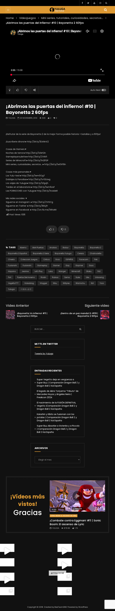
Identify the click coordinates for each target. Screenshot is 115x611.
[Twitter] (88, 3)
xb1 (92, 283)
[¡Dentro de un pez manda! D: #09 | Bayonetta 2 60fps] (104, 314)
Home (10, 18)
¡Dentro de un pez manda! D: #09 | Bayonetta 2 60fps (79, 315)
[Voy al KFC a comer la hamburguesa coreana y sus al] (7, 580)
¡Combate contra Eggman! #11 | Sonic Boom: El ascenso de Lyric (75, 522)
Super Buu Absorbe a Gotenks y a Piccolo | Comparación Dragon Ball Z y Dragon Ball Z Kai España (58, 429)
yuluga (11, 289)
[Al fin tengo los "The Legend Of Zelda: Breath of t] (7, 594)
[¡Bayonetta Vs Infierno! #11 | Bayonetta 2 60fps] (10, 314)
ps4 (9, 277)
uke (87, 277)
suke (78, 277)
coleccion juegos (29, 259)
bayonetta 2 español (17, 253)
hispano (12, 271)
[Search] (106, 3)
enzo (58, 259)
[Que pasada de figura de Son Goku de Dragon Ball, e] (65, 594)
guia (91, 265)
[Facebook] (82, 3)
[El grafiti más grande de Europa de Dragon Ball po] (65, 551)
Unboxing (99, 277)
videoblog (29, 283)
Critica (46, 259)
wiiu (55, 283)
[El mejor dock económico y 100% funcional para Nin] (7, 551)
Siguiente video (97, 305)
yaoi (102, 283)
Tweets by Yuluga (44, 353)
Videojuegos (27, 18)
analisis (53, 247)
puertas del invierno (26, 277)
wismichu (80, 283)
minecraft (76, 271)
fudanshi (12, 265)
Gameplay (42, 265)
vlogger (43, 283)
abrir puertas (38, 247)
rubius (55, 277)
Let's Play (39, 271)
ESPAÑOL (69, 259)
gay (67, 265)
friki (95, 259)
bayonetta (79, 247)
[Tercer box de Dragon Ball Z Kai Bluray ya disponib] (65, 580)
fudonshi (27, 265)
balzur (65, 247)
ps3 (98, 271)
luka (51, 271)
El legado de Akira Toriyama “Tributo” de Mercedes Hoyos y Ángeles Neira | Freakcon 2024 (57, 394)
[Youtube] (94, 3)
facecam (83, 259)
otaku (88, 271)
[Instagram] (100, 3)
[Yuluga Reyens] (57, 10)
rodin (43, 277)
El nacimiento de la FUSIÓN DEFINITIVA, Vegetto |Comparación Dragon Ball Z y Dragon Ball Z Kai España (57, 405)
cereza (80, 253)
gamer (56, 265)
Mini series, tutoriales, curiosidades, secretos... (72, 18)
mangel (62, 271)
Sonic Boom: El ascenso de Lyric (63, 516)
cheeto (11, 259)
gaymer (79, 265)
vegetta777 (13, 283)
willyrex (66, 283)
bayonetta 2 (95, 247)
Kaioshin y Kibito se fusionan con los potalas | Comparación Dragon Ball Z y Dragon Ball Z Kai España (57, 417)
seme (67, 277)
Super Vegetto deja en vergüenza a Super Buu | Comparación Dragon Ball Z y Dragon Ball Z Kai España (58, 382)
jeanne (25, 271)
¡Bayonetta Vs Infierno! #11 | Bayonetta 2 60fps (32, 315)
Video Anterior (17, 305)
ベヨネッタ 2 (26, 289)
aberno (23, 247)
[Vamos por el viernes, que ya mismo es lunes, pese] (7, 565)
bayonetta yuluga (63, 253)
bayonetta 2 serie (41, 253)
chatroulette (95, 253)
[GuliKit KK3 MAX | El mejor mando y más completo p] (65, 565)
